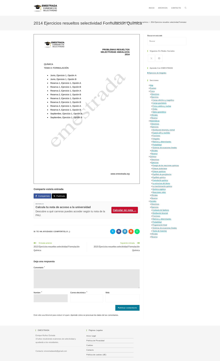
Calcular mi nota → (124, 210)
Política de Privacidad (95, 341)
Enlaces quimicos (159, 171)
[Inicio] (111, 22)
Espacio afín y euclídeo (161, 133)
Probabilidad (157, 145)
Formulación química (160, 180)
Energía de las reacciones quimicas (166, 165)
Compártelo (44, 196)
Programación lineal (160, 225)
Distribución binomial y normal (164, 130)
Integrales (156, 139)
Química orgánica (159, 189)
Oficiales (154, 115)
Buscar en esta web (154, 36)
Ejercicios (155, 97)
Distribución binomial (160, 213)
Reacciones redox (159, 192)
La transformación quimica (162, 186)
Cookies (89, 345)
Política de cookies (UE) (96, 355)
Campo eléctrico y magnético (163, 100)
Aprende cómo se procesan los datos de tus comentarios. (95, 315)
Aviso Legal (91, 336)
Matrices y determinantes (162, 142)
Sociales (153, 201)
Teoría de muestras (160, 231)
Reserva (154, 118)
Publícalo (60, 196)
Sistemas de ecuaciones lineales (165, 148)
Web (107, 292)
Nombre (38, 292)
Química (153, 156)
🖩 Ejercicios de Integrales (156, 73)
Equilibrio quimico (159, 177)
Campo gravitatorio (159, 103)
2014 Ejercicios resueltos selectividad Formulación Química (173, 22)
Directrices (155, 94)
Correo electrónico (78, 292)
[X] (151, 58)
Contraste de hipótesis (161, 210)
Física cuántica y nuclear (162, 106)
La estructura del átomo (161, 183)
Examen (153, 88)
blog (151, 85)
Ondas (155, 109)
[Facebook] (159, 58)
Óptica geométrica (159, 112)
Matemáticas (155, 121)
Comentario (39, 267)
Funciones (156, 136)
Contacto (90, 350)
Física (152, 91)
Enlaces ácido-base (160, 168)
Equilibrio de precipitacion (162, 174)
